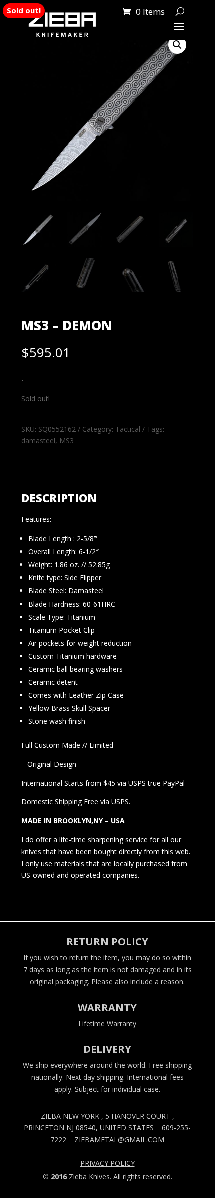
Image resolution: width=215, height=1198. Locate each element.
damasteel (39, 440)
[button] (177, 45)
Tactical (128, 429)
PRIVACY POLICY (107, 1164)
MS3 (67, 440)
